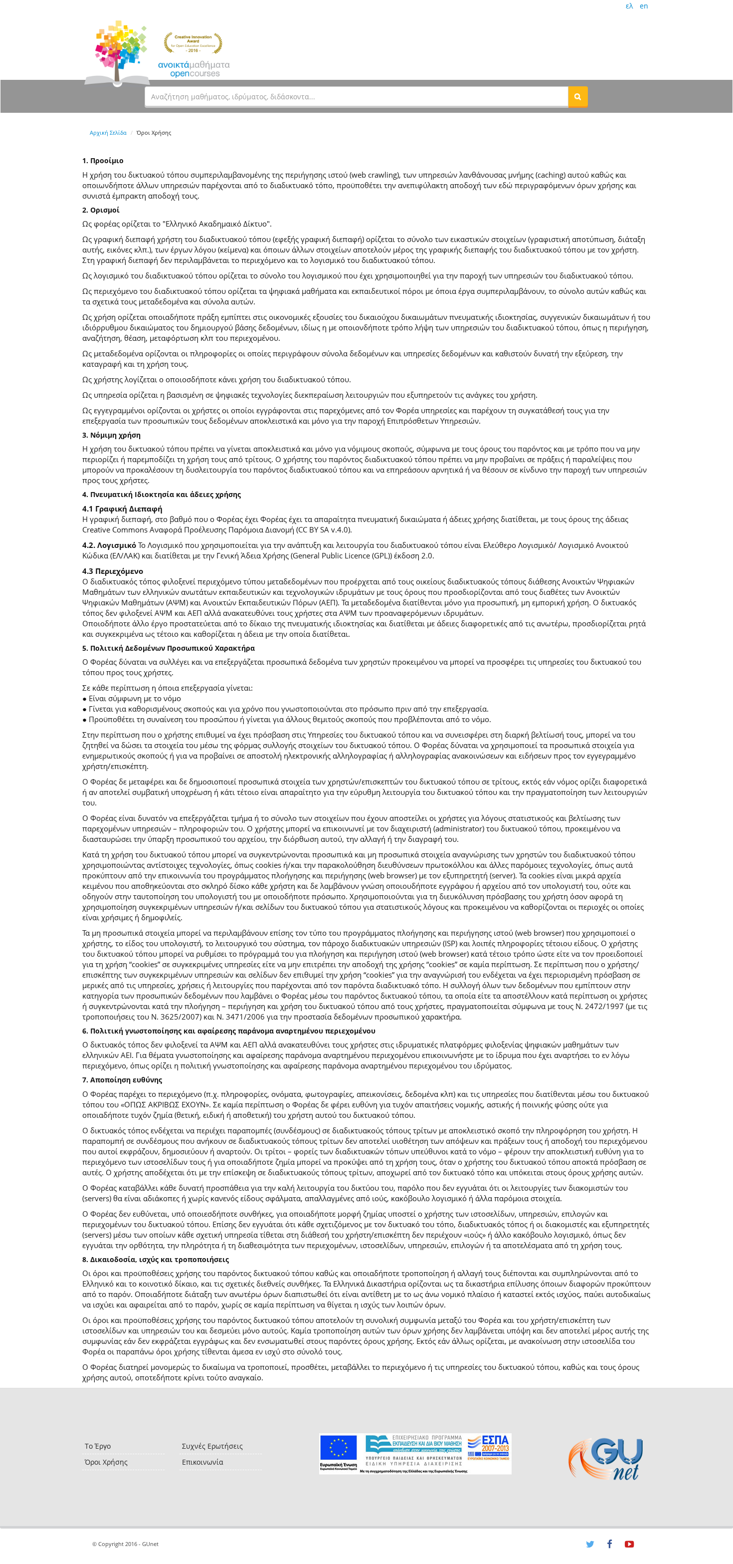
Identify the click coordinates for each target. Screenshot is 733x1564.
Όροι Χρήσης (106, 1462)
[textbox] (356, 96)
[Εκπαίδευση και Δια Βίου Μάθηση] (415, 1454)
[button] (578, 96)
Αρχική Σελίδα (108, 132)
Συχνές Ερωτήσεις (212, 1446)
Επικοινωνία (202, 1462)
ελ (629, 5)
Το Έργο (98, 1446)
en (644, 5)
